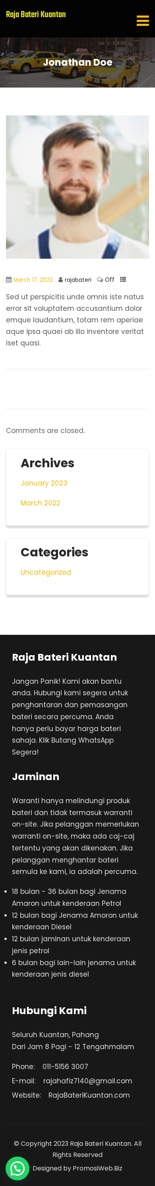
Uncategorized (46, 572)
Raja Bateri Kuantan (36, 14)
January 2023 (44, 483)
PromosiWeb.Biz (97, 1168)
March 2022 (40, 503)
